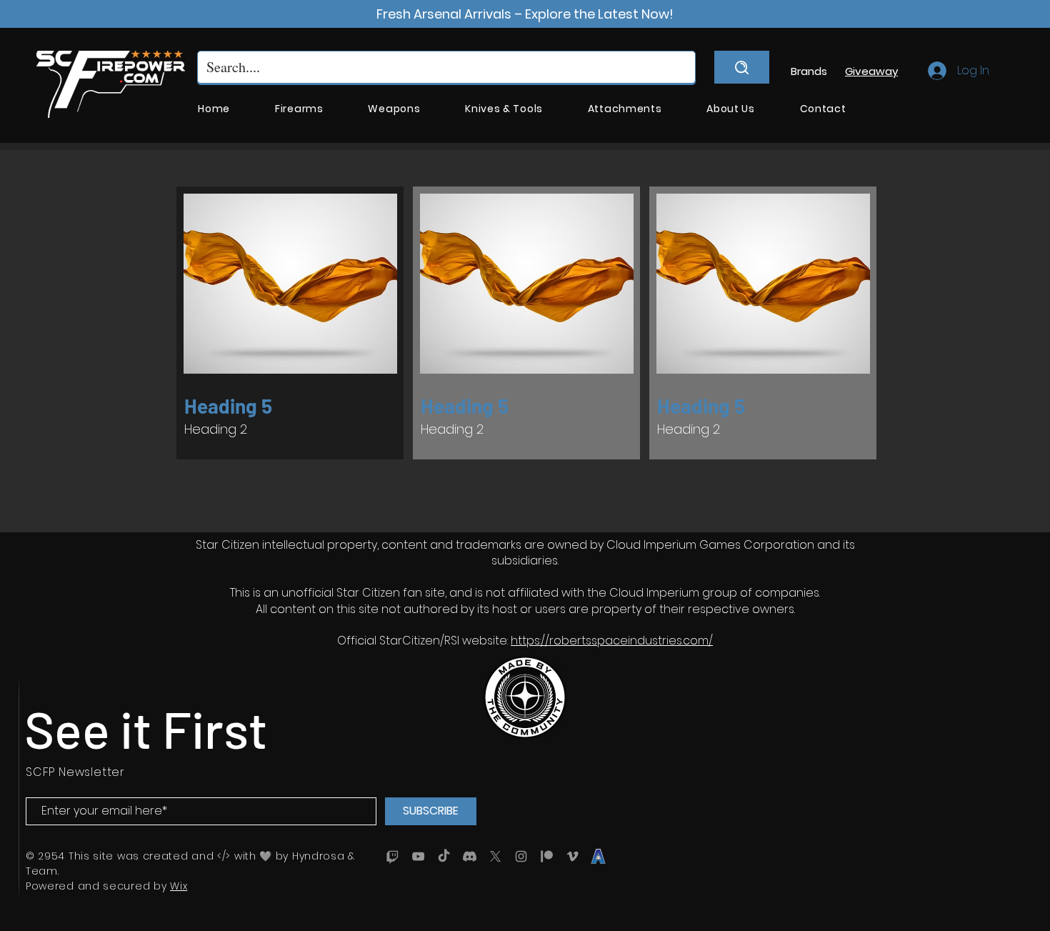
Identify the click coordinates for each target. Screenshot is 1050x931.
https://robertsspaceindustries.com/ (612, 640)
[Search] (741, 67)
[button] (299, 109)
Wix (178, 886)
